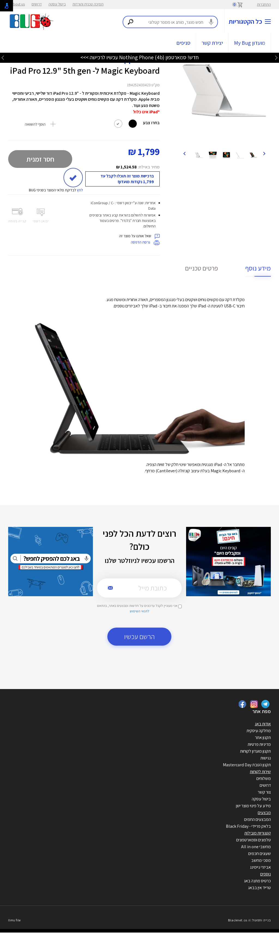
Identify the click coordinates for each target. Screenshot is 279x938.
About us (18, 4)
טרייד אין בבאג (259, 887)
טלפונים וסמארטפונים (253, 840)
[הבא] (184, 153)
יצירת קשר (212, 42)
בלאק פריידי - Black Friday (248, 826)
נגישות (265, 758)
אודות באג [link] (263, 724)
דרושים (37, 4)
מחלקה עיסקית (259, 731)
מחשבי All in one (256, 847)
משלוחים (263, 778)
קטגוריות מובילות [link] (257, 833)
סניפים (183, 42)
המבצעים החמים (257, 819)
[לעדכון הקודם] (276, 57)
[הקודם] (264, 153)
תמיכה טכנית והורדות (88, 4)
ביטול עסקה (57, 4)
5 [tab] (231, 140)
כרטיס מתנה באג (257, 881)
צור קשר (264, 792)
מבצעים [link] (264, 812)
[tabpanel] (224, 90)
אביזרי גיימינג (260, 867)
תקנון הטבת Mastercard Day (247, 765)
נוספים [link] (265, 874)
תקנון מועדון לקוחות (255, 751)
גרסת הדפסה (141, 242)
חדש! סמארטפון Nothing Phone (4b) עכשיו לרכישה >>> (139, 57)
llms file (14, 920)
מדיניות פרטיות (259, 744)
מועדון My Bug (249, 42)
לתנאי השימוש (139, 611)
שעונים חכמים (259, 853)
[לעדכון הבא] (2, 57)
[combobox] (170, 22)
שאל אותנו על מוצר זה (135, 235)
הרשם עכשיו (139, 636)
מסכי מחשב (261, 860)
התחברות (264, 4)
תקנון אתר (263, 737)
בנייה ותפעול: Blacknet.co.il (249, 920)
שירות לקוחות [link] (260, 771)
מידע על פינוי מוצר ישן (253, 806)
